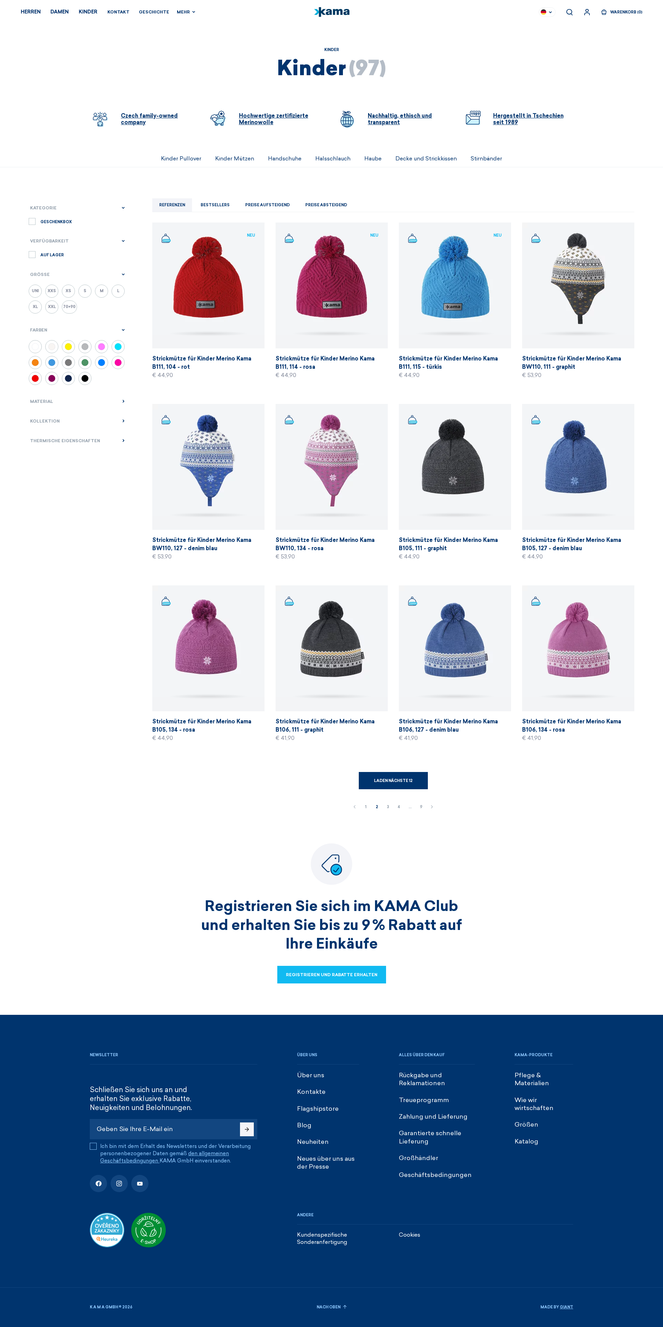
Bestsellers (215, 205)
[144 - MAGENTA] (51, 378)
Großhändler (418, 1158)
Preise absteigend (326, 205)
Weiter (432, 807)
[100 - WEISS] (35, 346)
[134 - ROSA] (101, 346)
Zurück (354, 807)
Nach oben (329, 1307)
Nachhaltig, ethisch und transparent (400, 119)
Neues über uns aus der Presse (326, 1162)
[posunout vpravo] (573, 159)
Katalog (526, 1141)
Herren (31, 12)
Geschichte (154, 12)
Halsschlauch (332, 158)
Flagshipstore (318, 1108)
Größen (526, 1124)
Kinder (88, 12)
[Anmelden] (587, 12)
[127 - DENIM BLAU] (101, 362)
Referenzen (172, 205)
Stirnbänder (486, 158)
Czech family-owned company (149, 119)
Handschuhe (284, 158)
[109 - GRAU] (85, 346)
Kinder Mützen (234, 158)
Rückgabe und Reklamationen (422, 1079)
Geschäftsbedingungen (435, 1175)
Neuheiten (313, 1142)
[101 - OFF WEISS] (51, 346)
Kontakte (311, 1092)
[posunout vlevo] (90, 159)
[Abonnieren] (247, 1129)
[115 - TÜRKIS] (118, 346)
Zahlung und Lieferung (433, 1116)
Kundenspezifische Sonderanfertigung (322, 1238)
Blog (304, 1125)
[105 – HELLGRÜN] (85, 362)
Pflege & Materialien (532, 1079)
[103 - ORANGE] (35, 362)
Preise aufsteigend (267, 205)
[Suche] (569, 12)
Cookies (409, 1234)
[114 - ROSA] (118, 362)
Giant (566, 1307)
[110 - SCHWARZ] (85, 378)
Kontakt (118, 12)
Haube (373, 158)
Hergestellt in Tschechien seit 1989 (528, 119)
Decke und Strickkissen (426, 158)
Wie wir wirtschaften (534, 1104)
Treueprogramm (424, 1100)
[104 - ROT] (35, 378)
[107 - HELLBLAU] (51, 362)
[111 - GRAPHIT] (68, 362)
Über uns (310, 1075)
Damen (59, 12)
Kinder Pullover (181, 158)
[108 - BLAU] (68, 378)
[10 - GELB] (68, 346)
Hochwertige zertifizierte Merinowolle (273, 119)
